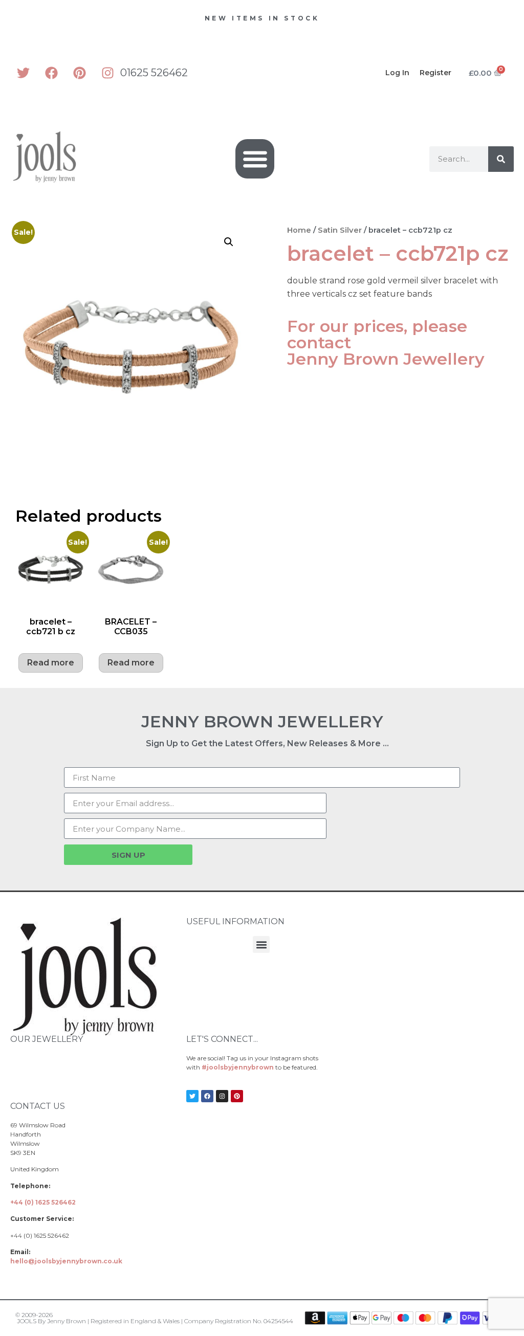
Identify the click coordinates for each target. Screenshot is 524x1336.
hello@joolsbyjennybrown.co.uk (66, 1261)
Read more (50, 662)
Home (299, 230)
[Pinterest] (79, 72)
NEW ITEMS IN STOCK (262, 18)
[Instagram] (107, 72)
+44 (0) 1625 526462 (43, 1202)
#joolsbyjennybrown (238, 1067)
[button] (255, 159)
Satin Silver (340, 230)
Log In (397, 72)
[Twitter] (23, 72)
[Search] (501, 159)
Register (435, 72)
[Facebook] (51, 72)
